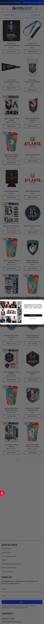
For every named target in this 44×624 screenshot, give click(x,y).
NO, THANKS (33, 318)
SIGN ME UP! (33, 315)
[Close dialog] (42, 300)
